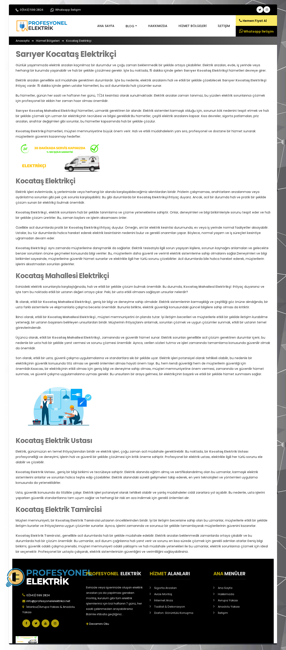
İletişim (224, 26)
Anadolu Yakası (229, 607)
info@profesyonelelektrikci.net (48, 601)
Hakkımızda (157, 26)
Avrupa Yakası (228, 600)
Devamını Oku (98, 624)
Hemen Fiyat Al (254, 21)
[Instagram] (55, 623)
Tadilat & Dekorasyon (169, 607)
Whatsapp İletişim (68, 10)
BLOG (130, 26)
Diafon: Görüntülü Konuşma (173, 613)
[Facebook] (26, 623)
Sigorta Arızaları (165, 588)
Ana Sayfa (105, 26)
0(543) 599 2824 (31, 10)
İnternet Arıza (163, 600)
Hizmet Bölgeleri (193, 26)
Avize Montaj (163, 594)
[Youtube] (45, 623)
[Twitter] (36, 623)
